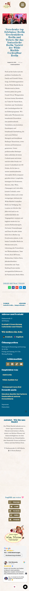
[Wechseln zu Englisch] (14, 587)
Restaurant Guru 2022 (11, 387)
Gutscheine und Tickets (12, 327)
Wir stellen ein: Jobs (12, 332)
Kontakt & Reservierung (12, 324)
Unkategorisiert (15, 64)
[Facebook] (12, 364)
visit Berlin (7, 375)
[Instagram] (8, 364)
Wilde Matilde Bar (10, 380)
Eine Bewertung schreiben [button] (13, 555)
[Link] (17, 364)
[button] (9, 287)
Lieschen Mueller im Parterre (14, 394)
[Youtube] (21, 364)
